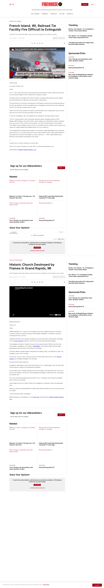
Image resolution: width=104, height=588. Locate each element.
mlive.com (36, 397)
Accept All (97, 585)
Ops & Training (35, 13)
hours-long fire (18, 341)
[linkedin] (34, 43)
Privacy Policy (46, 584)
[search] (13, 4)
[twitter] (37, 43)
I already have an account (37, 250)
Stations (62, 13)
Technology (53, 13)
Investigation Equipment (16, 260)
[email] (42, 43)
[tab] (13, 232)
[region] (37, 235)
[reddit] (39, 43)
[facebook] (32, 43)
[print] (64, 43)
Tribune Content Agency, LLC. (27, 149)
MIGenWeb (36, 346)
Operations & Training (15, 21)
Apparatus (70, 13)
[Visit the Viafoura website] (61, 239)
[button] (10, 4)
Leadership (45, 13)
